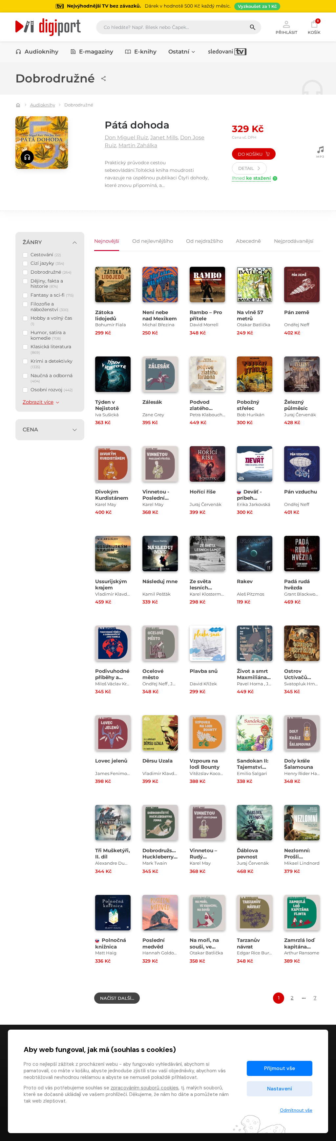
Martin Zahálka (137, 145)
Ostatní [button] (178, 51)
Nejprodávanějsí (293, 241)
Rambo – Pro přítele (206, 315)
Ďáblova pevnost (247, 853)
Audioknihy (41, 51)
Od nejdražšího (204, 241)
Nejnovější (106, 241)
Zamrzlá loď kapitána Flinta (299, 946)
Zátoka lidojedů (105, 315)
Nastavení (279, 1088)
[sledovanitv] (227, 51)
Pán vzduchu (300, 492)
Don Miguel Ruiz (126, 137)
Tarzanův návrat (248, 943)
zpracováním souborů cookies (144, 1087)
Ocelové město (152, 674)
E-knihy (145, 51)
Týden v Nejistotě (107, 405)
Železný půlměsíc (296, 405)
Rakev (245, 581)
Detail (246, 168)
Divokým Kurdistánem (111, 495)
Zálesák (152, 402)
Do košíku (250, 154)
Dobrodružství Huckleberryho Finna (161, 856)
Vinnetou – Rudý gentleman (204, 856)
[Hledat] (255, 27)
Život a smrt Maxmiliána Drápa (252, 677)
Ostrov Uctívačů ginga (295, 677)
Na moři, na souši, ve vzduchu (204, 946)
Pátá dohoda (137, 125)
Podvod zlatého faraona (199, 408)
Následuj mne (160, 581)
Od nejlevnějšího (152, 241)
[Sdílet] (104, 78)
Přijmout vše (279, 1068)
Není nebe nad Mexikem (159, 315)
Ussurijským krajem (111, 584)
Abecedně (248, 241)
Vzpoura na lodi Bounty (205, 764)
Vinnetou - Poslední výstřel (155, 498)
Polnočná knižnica (110, 943)
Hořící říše (203, 492)
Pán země (296, 312)
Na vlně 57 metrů (250, 315)
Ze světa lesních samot (200, 587)
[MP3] (320, 153)
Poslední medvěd (153, 943)
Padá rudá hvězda (297, 584)
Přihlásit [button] (286, 32)
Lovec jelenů (111, 761)
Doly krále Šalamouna (298, 764)
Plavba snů (204, 671)
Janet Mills (164, 137)
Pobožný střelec (248, 405)
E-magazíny (96, 51)
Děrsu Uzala (157, 761)
